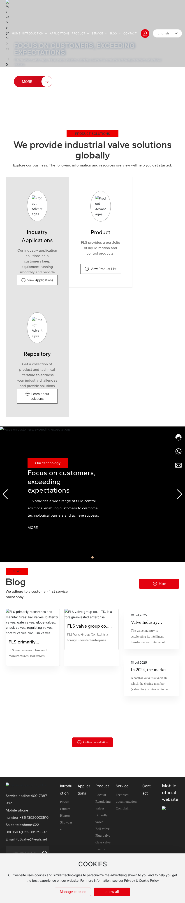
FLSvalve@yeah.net (31, 839)
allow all (112, 892)
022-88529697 (34, 832)
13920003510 (38, 817)
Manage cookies (73, 892)
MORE (33, 527)
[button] (26, 112)
